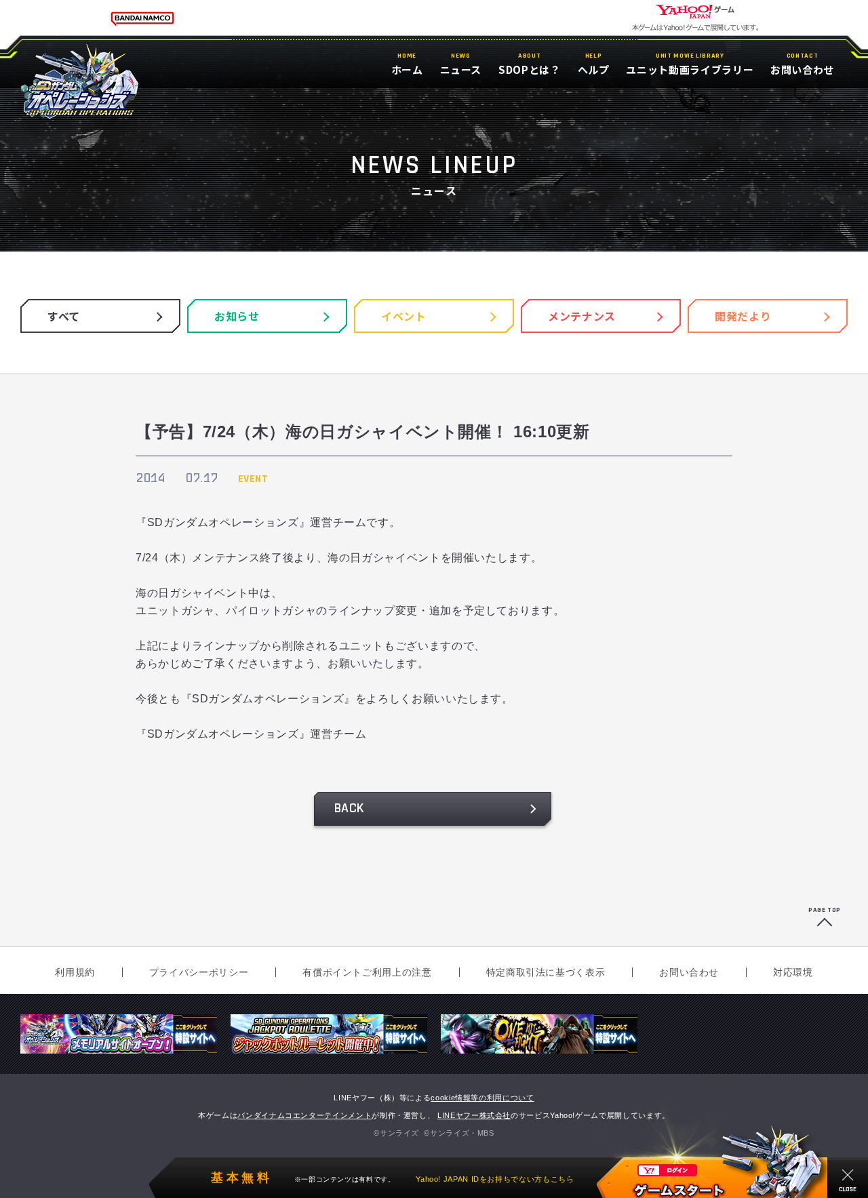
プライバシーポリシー (198, 972)
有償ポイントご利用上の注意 (366, 972)
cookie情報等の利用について (482, 1098)
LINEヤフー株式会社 (474, 1115)
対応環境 (793, 972)
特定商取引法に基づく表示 (546, 972)
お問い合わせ (689, 972)
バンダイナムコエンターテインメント (304, 1115)
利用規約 (75, 972)
